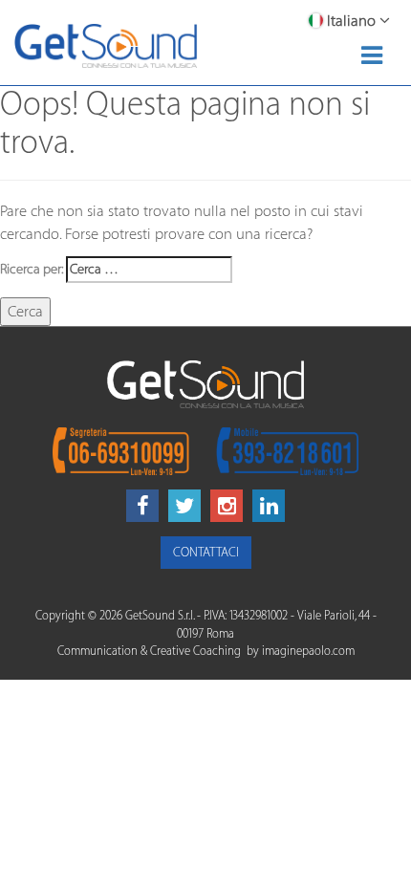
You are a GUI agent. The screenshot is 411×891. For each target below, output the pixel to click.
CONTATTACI (206, 552)
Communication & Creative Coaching (149, 651)
